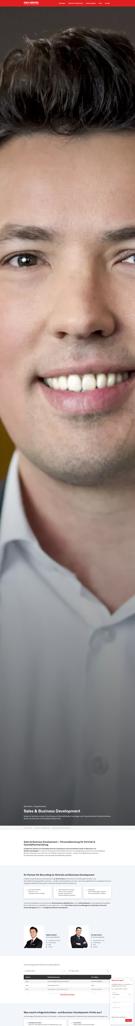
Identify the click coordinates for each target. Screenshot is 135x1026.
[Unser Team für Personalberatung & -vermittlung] (100, 5)
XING (49, 944)
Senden (128, 1020)
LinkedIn (50, 947)
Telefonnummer (116, 1002)
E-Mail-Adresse (116, 1007)
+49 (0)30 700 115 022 (99, 940)
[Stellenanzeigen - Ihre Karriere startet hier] (90, 5)
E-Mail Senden (52, 942)
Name (114, 997)
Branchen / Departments (42, 828)
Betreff (114, 992)
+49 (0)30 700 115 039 (54, 940)
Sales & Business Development (61, 828)
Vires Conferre (31, 3)
